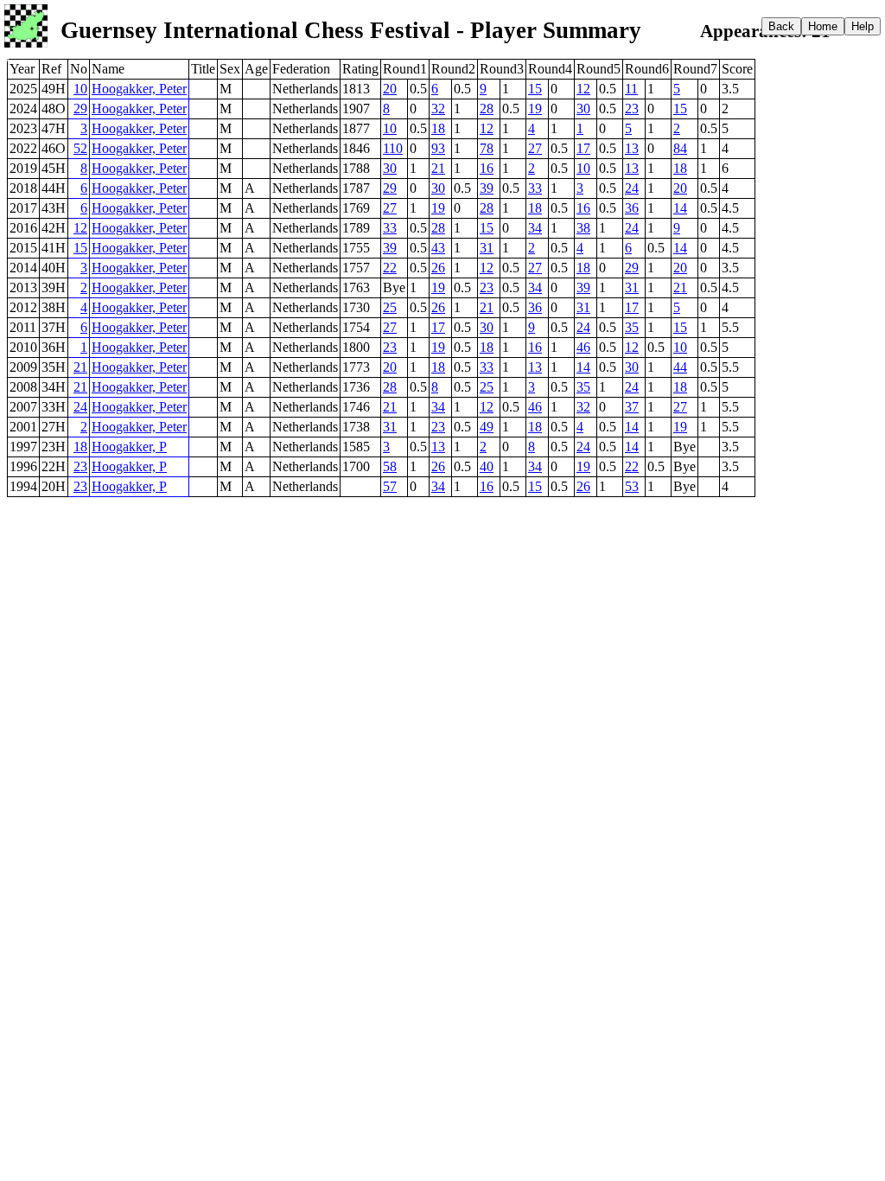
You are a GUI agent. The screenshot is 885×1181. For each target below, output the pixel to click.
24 (632, 188)
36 (632, 208)
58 (390, 466)
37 (632, 406)
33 (535, 188)
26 (438, 267)
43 (438, 247)
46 (583, 347)
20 (390, 88)
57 (390, 486)
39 (486, 188)
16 (486, 168)
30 (583, 108)
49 (486, 426)
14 (680, 208)
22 (390, 267)
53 (632, 486)
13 (632, 148)
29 (80, 108)
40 (486, 466)
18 (438, 128)
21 (438, 168)
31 (486, 247)
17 (583, 148)
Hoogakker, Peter (139, 88)
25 (390, 307)
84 (680, 148)
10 (80, 88)
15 (535, 88)
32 (438, 108)
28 (486, 108)
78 (486, 148)
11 (631, 88)
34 (535, 227)
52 (80, 148)
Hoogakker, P (129, 446)
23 (632, 108)
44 (680, 367)
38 (583, 227)
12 (583, 88)
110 (393, 148)
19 (535, 108)
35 (632, 327)
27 (535, 148)
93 (438, 148)
